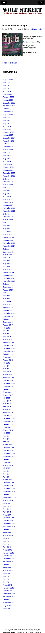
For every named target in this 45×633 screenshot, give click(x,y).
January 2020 (8, 310)
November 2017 (9, 386)
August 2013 (8, 535)
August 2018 (8, 360)
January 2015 (8, 486)
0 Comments (36, 29)
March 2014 (7, 515)
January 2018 (8, 380)
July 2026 (6, 82)
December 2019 (9, 313)
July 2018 (6, 363)
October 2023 (8, 179)
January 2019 (8, 345)
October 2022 (8, 214)
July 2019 (6, 328)
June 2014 (7, 506)
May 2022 (7, 229)
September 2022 (9, 217)
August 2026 (8, 80)
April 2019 (7, 337)
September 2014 (9, 497)
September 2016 (9, 427)
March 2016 (7, 445)
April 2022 (7, 231)
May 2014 (7, 509)
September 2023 (9, 182)
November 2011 (9, 597)
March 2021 (7, 269)
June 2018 (7, 366)
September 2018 (9, 357)
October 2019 (8, 319)
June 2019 (7, 331)
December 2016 (9, 418)
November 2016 (9, 421)
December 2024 (9, 138)
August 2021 (8, 255)
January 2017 (8, 416)
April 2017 (7, 407)
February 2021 (8, 272)
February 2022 (8, 237)
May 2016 (7, 439)
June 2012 (7, 576)
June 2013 (7, 541)
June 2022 (7, 226)
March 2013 (7, 550)
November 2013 (9, 527)
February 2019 (8, 342)
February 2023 (8, 202)
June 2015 (7, 471)
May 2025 (7, 123)
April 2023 (7, 196)
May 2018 (7, 369)
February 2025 (8, 132)
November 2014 (9, 491)
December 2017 (9, 383)
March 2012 (7, 585)
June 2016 (7, 436)
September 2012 (9, 567)
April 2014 (7, 512)
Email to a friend (9, 63)
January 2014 (8, 521)
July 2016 (6, 433)
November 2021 (9, 246)
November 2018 (9, 351)
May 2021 (7, 264)
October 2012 (8, 565)
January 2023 (8, 205)
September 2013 (9, 532)
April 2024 (7, 161)
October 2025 (8, 109)
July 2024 (6, 153)
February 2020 (8, 307)
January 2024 (8, 170)
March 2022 (7, 234)
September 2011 (9, 603)
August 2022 (8, 220)
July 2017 (6, 398)
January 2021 (8, 275)
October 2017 (8, 389)
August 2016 (8, 430)
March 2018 (7, 375)
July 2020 (6, 293)
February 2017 (8, 413)
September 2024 (9, 147)
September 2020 (9, 287)
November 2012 (9, 562)
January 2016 (8, 451)
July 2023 (6, 188)
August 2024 (8, 150)
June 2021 (7, 261)
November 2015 (9, 456)
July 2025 (6, 117)
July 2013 (6, 538)
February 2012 (8, 588)
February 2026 (8, 97)
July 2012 (6, 573)
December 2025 (9, 103)
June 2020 (7, 296)
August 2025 (8, 115)
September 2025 (9, 112)
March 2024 (7, 164)
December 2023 (9, 173)
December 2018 (9, 348)
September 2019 (9, 322)
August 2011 (8, 605)
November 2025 (9, 106)
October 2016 (8, 424)
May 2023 (7, 193)
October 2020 (8, 284)
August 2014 (8, 500)
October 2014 (8, 494)
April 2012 (7, 582)
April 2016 (7, 442)
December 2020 (9, 278)
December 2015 (9, 454)
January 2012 (8, 591)
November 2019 (9, 316)
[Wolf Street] (22, 13)
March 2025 (7, 129)
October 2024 (8, 144)
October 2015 (8, 459)
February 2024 (8, 167)
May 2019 (7, 334)
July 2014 (6, 503)
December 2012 (9, 559)
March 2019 (7, 340)
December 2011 (9, 594)
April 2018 (7, 372)
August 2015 (8, 465)
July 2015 (6, 468)
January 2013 (8, 556)
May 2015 (7, 474)
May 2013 (7, 544)
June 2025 (7, 120)
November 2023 (9, 176)
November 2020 (9, 281)
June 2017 (7, 401)
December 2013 (9, 524)
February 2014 (8, 518)
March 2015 (7, 480)
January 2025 (8, 135)
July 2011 (6, 608)
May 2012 (7, 579)
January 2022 (8, 240)
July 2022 (6, 223)
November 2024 (9, 141)
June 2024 (7, 155)
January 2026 (8, 100)
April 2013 (7, 547)
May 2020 (7, 299)
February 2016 (8, 448)
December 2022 (9, 208)
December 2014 (9, 489)
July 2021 (6, 258)
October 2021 (8, 249)
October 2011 (8, 600)
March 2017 (7, 410)
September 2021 (9, 252)
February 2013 (8, 553)
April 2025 (7, 126)
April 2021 (7, 267)
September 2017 (9, 392)
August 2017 (8, 395)
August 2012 (8, 570)
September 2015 (9, 462)
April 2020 (7, 302)
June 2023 (7, 191)
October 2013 (8, 529)
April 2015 (7, 477)
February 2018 (8, 378)
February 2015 (8, 483)
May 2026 (7, 88)
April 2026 (7, 91)
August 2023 (8, 185)
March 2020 (7, 304)
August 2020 (8, 290)
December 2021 (9, 243)
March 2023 (7, 199)
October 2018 (8, 354)
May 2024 (7, 158)
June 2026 (7, 85)
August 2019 (8, 325)
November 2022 (9, 211)
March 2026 (7, 94)
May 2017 (7, 404)
